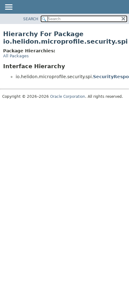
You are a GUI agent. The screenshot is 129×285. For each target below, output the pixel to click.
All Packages (16, 56)
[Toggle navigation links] (8, 7)
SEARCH (30, 19)
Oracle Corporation (67, 96)
